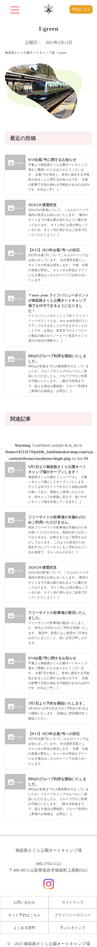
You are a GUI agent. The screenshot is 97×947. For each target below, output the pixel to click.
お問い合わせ (24, 902)
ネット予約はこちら (24, 915)
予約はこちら (81, 9)
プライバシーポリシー (73, 915)
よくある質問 (24, 928)
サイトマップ (73, 902)
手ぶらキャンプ (72, 928)
